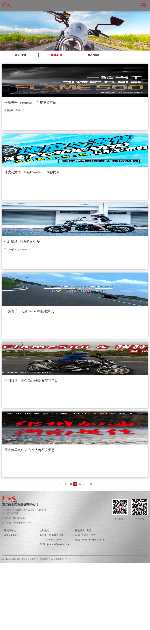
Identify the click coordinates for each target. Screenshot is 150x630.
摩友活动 (93, 54)
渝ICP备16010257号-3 (61, 559)
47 (66, 484)
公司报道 (20, 54)
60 (91, 484)
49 (75, 484)
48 (71, 484)
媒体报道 (57, 54)
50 (80, 484)
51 (84, 484)
